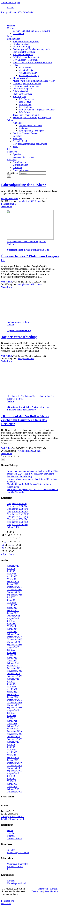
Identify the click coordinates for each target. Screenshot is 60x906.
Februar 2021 (13, 726)
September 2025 (14, 594)
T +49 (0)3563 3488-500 (12, 816)
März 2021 (12, 723)
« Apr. (4, 554)
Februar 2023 (13, 663)
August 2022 (13, 678)
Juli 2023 (11, 650)
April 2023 (12, 657)
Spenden (11, 850)
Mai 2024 (11, 626)
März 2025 (12, 608)
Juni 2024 (11, 623)
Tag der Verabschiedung (18, 322)
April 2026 (12, 576)
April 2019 (12, 784)
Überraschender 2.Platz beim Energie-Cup (26, 241)
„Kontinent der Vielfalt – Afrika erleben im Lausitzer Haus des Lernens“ (28, 408)
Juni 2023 (11, 652)
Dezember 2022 (14, 668)
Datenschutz (37, 891)
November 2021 (14, 702)
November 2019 (14, 765)
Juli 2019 (11, 776)
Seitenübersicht (51, 891)
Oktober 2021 (13, 705)
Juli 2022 (11, 681)
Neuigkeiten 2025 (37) (17, 522)
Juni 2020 (11, 747)
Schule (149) (13, 527)
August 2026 (13, 566)
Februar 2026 (13, 581)
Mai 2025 (11, 602)
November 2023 (14, 639)
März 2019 (12, 786)
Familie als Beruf (15, 866)
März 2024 (12, 631)
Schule (38, 201)
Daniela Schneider (9, 198)
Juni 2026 (11, 571)
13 (3, 545)
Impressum (43, 888)
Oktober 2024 (13, 615)
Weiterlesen (6, 206)
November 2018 (14, 791)
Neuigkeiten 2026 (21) (17, 524)
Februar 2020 (13, 757)
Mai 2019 (11, 781)
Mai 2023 (11, 655)
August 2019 (13, 773)
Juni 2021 (11, 715)
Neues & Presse (14, 838)
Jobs (9, 869)
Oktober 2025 (13, 592)
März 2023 (12, 660)
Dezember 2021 (14, 700)
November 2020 (14, 734)
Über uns (11, 836)
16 (11, 545)
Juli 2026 (11, 568)
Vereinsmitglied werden (18, 852)
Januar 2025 (12, 613)
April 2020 (12, 752)
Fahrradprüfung (8, 204)
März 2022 (12, 692)
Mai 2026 (11, 573)
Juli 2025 (11, 597)
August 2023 (13, 647)
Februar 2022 (13, 694)
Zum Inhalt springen (10, 2)
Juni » (11, 554)
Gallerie (10, 244)
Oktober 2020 (13, 736)
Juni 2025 (11, 600)
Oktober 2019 (13, 768)
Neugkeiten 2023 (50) (17, 503)
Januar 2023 (12, 665)
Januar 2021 (12, 728)
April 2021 (12, 721)
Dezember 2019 (14, 763)
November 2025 (14, 589)
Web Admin (6, 281)
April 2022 (12, 689)
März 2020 (12, 755)
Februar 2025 (13, 610)
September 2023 (14, 644)
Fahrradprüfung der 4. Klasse (23, 185)
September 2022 (14, 676)
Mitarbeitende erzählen (17, 864)
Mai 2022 (11, 686)
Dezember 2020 (14, 731)
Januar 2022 (12, 697)
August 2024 (13, 618)
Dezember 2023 (14, 636)
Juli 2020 (11, 744)
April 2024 (12, 629)
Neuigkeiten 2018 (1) (17, 506)
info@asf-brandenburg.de (13, 819)
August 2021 (13, 710)
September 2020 (14, 739)
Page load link (7, 901)
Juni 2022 (11, 684)
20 (3, 548)
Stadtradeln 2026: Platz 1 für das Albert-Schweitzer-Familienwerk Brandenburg (31, 475)
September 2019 (14, 770)
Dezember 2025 (14, 587)
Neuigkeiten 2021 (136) (18, 514)
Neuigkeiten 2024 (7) (17, 519)
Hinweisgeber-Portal (16, 883)
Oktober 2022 (13, 673)
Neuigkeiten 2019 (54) (17, 509)
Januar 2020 (12, 760)
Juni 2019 (11, 778)
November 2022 (14, 671)
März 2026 (12, 579)
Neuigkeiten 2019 (26, 201)
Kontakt (10, 880)
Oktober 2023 (13, 642)
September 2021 (14, 707)
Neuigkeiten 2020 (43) (17, 511)
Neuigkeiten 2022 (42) (17, 516)
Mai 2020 (11, 749)
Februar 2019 (13, 789)
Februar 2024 (13, 634)
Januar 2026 (12, 584)
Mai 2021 (11, 718)
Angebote (11, 833)
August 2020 (13, 742)
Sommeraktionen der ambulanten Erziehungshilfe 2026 (32, 471)
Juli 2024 (11, 621)
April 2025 (12, 605)
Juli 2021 (11, 713)
